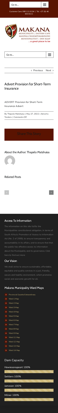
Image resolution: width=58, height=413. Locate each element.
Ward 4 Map (14, 312)
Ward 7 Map (14, 324)
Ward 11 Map (14, 337)
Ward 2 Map (14, 303)
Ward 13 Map (14, 346)
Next (48, 70)
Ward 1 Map (14, 299)
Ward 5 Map (14, 316)
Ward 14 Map (14, 350)
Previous (38, 70)
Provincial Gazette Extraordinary (22, 294)
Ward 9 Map (14, 333)
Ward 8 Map (14, 329)
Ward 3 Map (14, 307)
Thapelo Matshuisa (15, 114)
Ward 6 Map (14, 320)
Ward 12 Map (14, 341)
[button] (6, 192)
